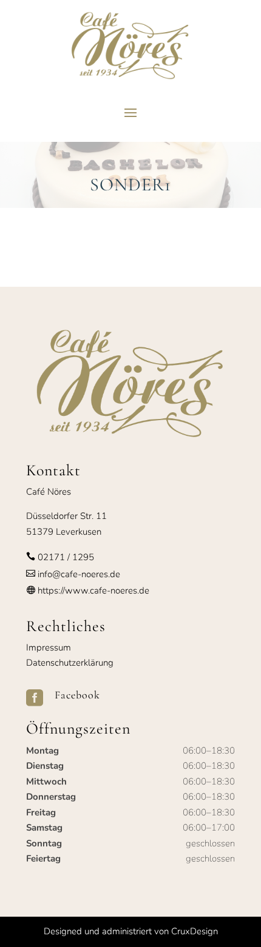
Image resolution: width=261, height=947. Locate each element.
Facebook (77, 694)
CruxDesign (194, 931)
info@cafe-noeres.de (77, 574)
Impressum (48, 647)
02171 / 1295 (66, 557)
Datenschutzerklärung (70, 663)
